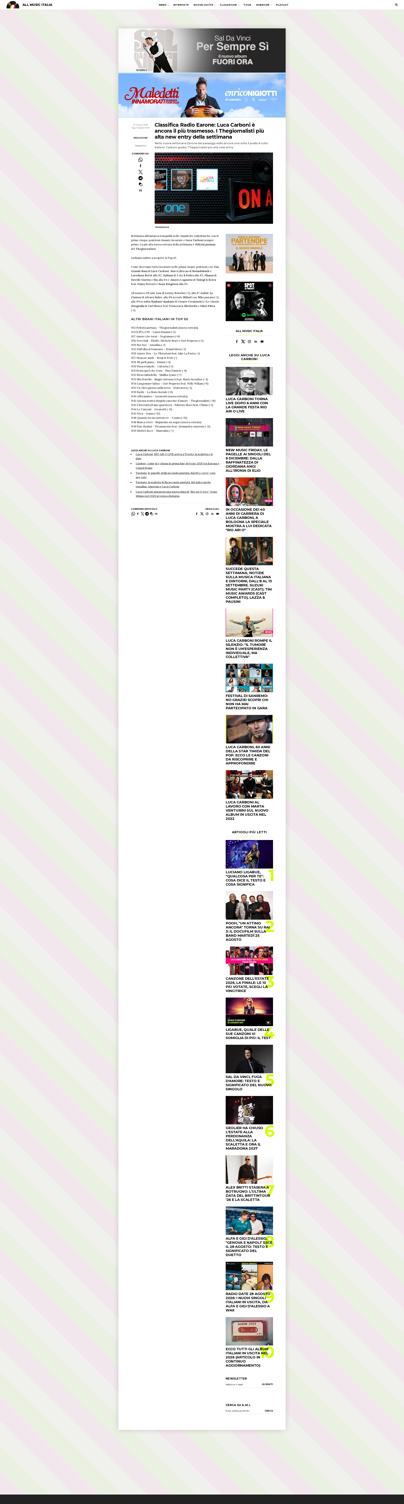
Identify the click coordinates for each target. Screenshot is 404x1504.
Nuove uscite (203, 4)
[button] (140, 184)
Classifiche (228, 4)
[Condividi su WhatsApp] (140, 160)
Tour (247, 4)
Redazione (141, 137)
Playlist (282, 4)
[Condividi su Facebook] (140, 166)
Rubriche (262, 4)
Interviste (181, 4)
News (163, 4)
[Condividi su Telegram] (140, 178)
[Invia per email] (140, 190)
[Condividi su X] (140, 172)
